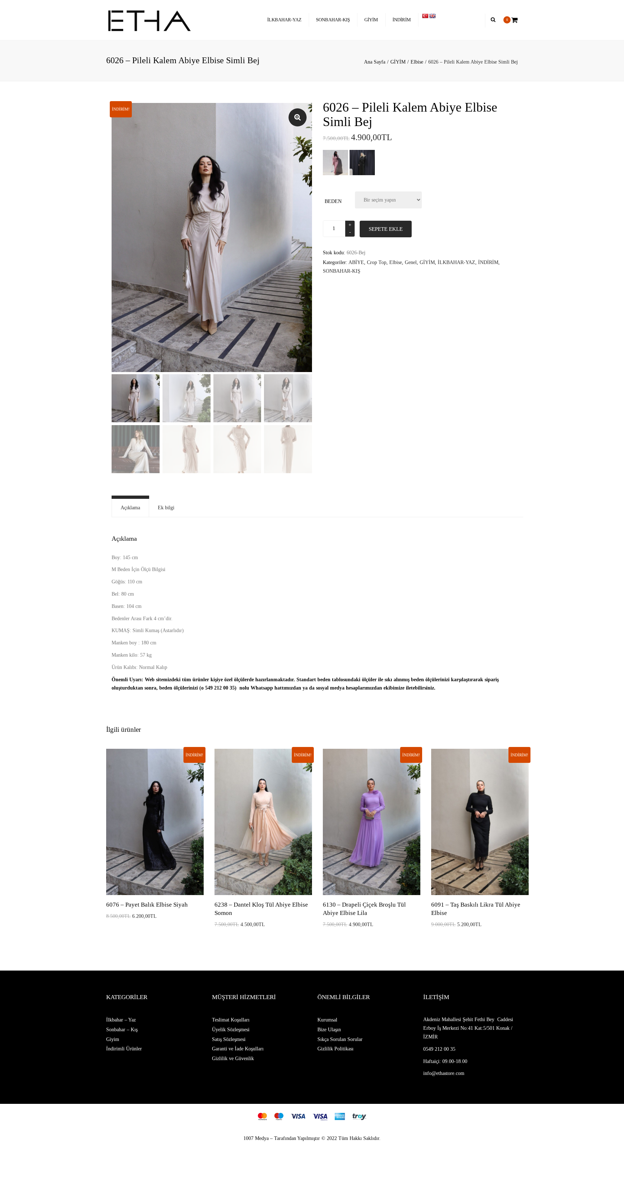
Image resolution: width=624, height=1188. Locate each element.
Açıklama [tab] (130, 507)
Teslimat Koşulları (231, 1020)
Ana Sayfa (374, 62)
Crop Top (376, 262)
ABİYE (356, 262)
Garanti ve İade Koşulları (238, 1048)
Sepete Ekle (386, 229)
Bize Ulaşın (329, 1029)
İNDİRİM (402, 19)
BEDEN (333, 201)
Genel (411, 262)
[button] (298, 117)
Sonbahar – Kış (122, 1029)
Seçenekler (155, 822)
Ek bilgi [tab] (166, 507)
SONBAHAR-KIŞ (333, 19)
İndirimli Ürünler (124, 1048)
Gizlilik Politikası (335, 1048)
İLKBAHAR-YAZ (284, 19)
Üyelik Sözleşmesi (231, 1029)
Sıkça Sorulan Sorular (340, 1039)
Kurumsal (327, 1020)
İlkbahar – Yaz (121, 1020)
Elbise (417, 62)
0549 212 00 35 (439, 1049)
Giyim (112, 1039)
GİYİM (371, 19)
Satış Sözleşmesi (229, 1039)
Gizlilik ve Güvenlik (233, 1058)
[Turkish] (425, 16)
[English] (432, 16)
